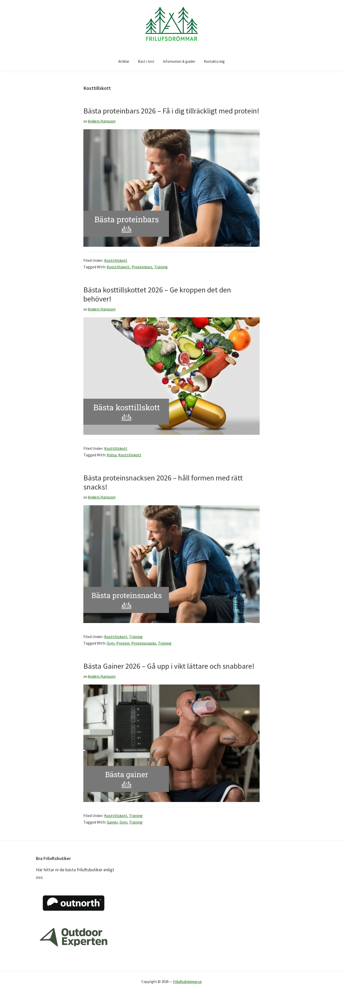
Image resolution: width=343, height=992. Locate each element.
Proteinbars (142, 266)
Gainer (112, 822)
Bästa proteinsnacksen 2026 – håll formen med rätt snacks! (163, 482)
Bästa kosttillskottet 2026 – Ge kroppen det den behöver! (157, 294)
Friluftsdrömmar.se (187, 981)
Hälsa (112, 454)
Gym (111, 643)
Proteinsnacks (143, 643)
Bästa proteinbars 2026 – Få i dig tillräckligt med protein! (171, 110)
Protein (123, 643)
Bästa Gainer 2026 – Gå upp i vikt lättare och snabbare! (169, 666)
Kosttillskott (115, 260)
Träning (161, 266)
